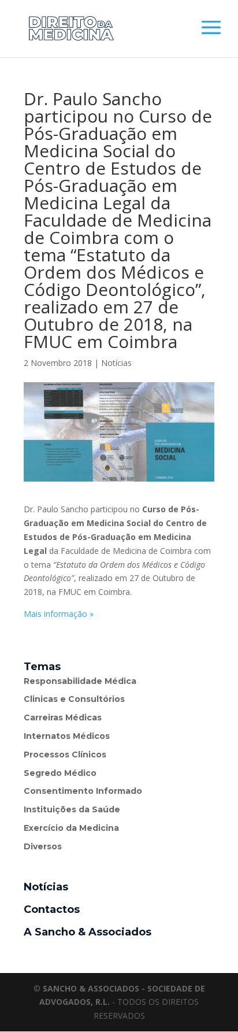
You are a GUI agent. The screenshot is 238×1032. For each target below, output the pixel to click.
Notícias (116, 362)
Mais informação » (59, 613)
